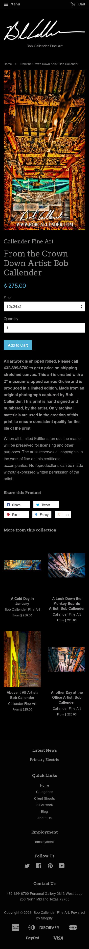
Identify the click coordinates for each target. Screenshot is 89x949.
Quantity (11, 319)
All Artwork (44, 804)
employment (44, 841)
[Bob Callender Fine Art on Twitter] (27, 866)
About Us (44, 817)
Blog (44, 811)
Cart (81, 3)
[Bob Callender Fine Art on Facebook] (39, 866)
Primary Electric (44, 760)
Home (8, 64)
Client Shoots (44, 798)
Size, (8, 298)
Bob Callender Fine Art (51, 912)
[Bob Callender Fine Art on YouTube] (62, 866)
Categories (44, 791)
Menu (15, 3)
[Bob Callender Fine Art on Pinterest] (50, 866)
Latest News (44, 750)
